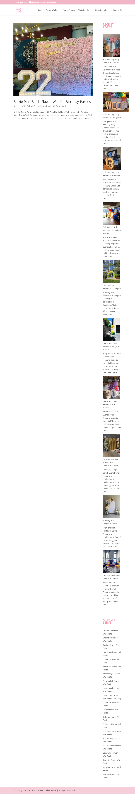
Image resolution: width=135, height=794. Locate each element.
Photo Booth (46, 106)
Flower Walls (51, 10)
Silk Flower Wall (59, 106)
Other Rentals (101, 10)
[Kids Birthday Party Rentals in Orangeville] (116, 102)
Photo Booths (83, 10)
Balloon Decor (33, 106)
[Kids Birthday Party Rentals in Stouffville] (112, 159)
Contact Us (117, 10)
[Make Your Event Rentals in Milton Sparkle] (111, 388)
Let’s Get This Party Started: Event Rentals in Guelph (111, 462)
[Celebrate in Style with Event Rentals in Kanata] (111, 214)
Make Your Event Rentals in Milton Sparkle (110, 404)
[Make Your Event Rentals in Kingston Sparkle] (111, 330)
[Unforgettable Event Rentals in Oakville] (111, 562)
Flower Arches (69, 10)
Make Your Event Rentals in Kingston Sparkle (111, 346)
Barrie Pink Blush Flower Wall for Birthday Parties (52, 101)
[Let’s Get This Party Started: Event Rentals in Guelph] (111, 446)
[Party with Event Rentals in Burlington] (111, 272)
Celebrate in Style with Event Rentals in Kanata (112, 230)
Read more (107, 256)
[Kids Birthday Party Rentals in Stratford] (111, 46)
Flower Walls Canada (46, 790)
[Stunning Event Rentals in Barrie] (111, 507)
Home (39, 10)
